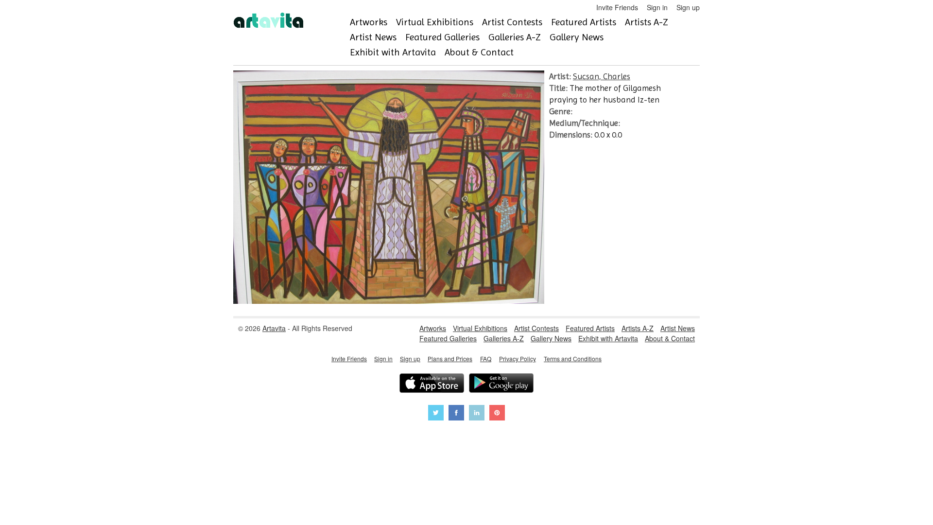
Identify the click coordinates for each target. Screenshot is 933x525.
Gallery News (577, 37)
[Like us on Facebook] (456, 414)
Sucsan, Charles (601, 76)
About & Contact (479, 52)
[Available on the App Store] (431, 384)
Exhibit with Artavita (393, 52)
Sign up (688, 7)
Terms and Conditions (573, 358)
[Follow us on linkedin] (476, 414)
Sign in (657, 7)
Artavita (274, 328)
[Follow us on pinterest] (497, 414)
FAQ (485, 358)
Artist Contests (512, 22)
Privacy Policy (517, 358)
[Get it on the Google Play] (501, 384)
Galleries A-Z (514, 37)
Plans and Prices (450, 358)
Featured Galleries (442, 37)
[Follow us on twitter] (436, 414)
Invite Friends (617, 7)
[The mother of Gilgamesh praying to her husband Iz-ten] (388, 301)
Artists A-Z (646, 22)
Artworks (368, 22)
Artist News (373, 37)
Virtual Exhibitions (434, 22)
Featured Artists (583, 22)
